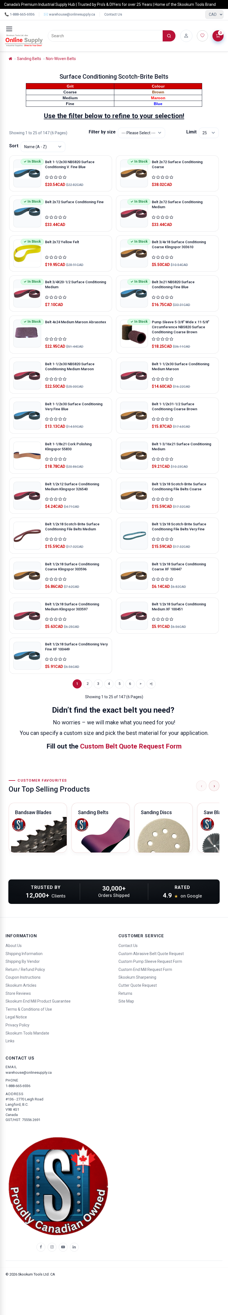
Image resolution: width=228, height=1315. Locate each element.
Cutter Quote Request (137, 985)
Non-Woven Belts (61, 58)
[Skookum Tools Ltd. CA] (23, 40)
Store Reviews (18, 993)
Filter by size (102, 132)
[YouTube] (63, 1247)
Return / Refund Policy (25, 969)
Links (10, 1041)
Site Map (126, 1001)
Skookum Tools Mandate (27, 1033)
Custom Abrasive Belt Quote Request (151, 953)
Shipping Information (24, 953)
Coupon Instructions (23, 977)
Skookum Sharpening (137, 977)
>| (151, 684)
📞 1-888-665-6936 (19, 14)
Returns (125, 993)
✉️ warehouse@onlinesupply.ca (69, 14)
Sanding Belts (29, 58)
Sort (13, 145)
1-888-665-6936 (18, 1086)
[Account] (186, 36)
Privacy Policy (17, 1025)
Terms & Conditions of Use (29, 1009)
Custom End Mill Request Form (145, 969)
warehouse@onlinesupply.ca (29, 1072)
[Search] (169, 35)
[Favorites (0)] (202, 35)
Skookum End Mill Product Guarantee (38, 1001)
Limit (191, 132)
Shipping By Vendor (23, 961)
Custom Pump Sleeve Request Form (150, 961)
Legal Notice (16, 1017)
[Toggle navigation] (9, 29)
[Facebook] (40, 1247)
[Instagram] (52, 1247)
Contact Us (113, 14)
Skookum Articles (21, 985)
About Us (14, 945)
